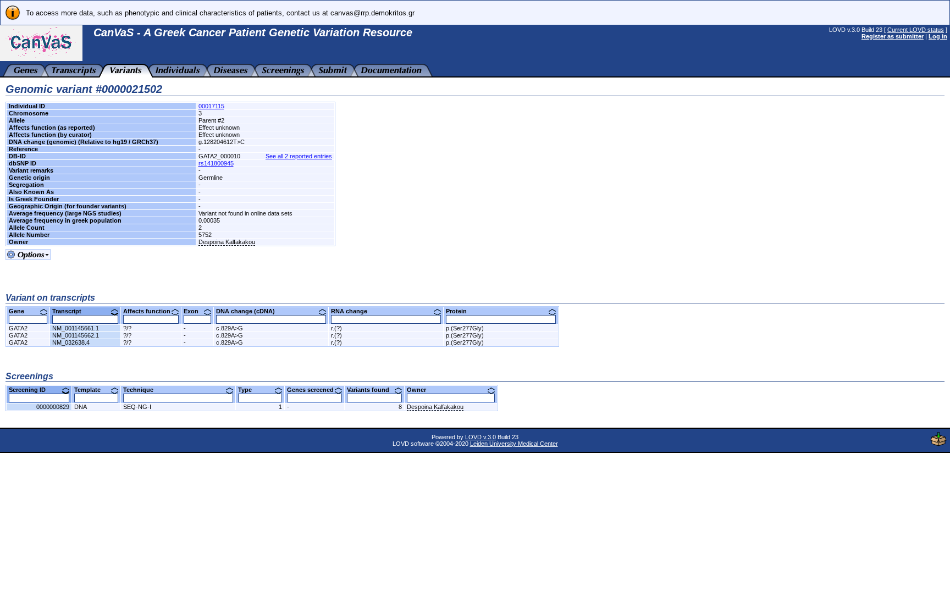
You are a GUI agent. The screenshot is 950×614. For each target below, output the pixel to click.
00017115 (211, 106)
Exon (195, 311)
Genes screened (314, 389)
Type (249, 389)
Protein (460, 311)
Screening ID (31, 389)
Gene (20, 311)
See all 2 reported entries (299, 156)
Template (91, 389)
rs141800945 (216, 163)
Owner (420, 389)
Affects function (151, 311)
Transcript (71, 311)
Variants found (372, 389)
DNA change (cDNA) (249, 311)
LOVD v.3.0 (480, 437)
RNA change (353, 311)
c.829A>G (229, 328)
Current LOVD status (915, 29)
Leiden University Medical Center (514, 443)
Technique (142, 389)
